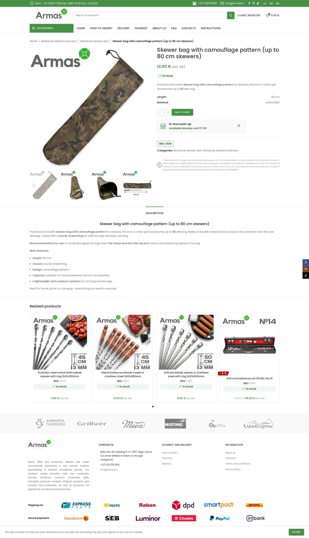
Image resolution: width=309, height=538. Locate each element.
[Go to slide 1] (153, 406)
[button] (34, 185)
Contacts (230, 458)
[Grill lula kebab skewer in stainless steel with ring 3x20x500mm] (186, 342)
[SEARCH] (231, 15)
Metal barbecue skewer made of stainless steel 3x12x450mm (123, 374)
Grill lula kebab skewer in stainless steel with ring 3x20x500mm (186, 374)
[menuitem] (265, 3)
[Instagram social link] (253, 3)
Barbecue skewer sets (94, 41)
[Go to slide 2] (156, 406)
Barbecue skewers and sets (58, 41)
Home (33, 41)
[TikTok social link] (258, 3)
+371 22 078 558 (109, 464)
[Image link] (39, 444)
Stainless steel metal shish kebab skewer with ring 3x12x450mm (60, 374)
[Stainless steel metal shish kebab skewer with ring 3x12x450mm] (59, 342)
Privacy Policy (233, 469)
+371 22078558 (207, 3)
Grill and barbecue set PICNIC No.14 (249, 378)
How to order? (170, 452)
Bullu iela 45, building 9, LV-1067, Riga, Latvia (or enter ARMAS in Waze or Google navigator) (126, 455)
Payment (167, 458)
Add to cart (182, 112)
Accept (296, 532)
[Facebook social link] (249, 3)
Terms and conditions (237, 463)
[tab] (154, 212)
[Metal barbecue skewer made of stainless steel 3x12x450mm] (123, 342)
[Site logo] (51, 15)
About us (230, 452)
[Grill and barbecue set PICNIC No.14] (249, 342)
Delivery (166, 463)
